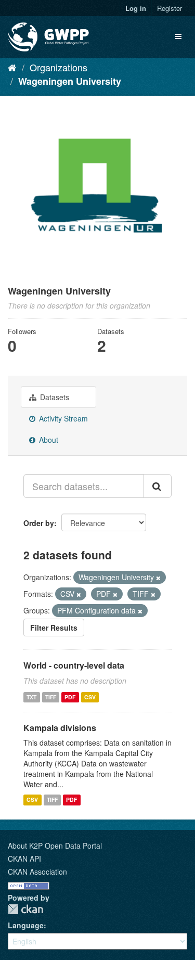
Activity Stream (62, 418)
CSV (90, 697)
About (47, 439)
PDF (69, 697)
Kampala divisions (59, 728)
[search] (158, 486)
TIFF (50, 697)
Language (26, 925)
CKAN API (24, 858)
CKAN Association (37, 871)
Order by (38, 523)
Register (169, 8)
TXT (31, 697)
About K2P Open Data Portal (55, 845)
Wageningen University (69, 81)
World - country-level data (73, 665)
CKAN (25, 909)
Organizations (58, 67)
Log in (135, 8)
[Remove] (158, 577)
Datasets (53, 397)
